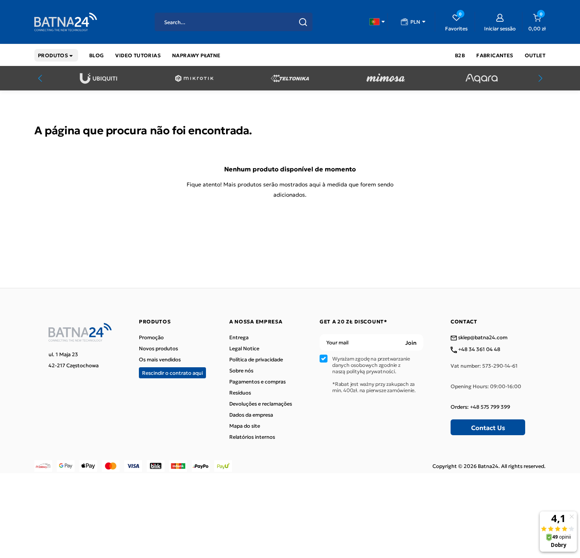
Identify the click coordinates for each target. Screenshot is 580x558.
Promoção (151, 337)
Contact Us (488, 427)
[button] (377, 21)
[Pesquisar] (303, 22)
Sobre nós (241, 370)
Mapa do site (244, 426)
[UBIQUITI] (98, 78)
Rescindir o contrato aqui (172, 372)
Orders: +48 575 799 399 (480, 407)
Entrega (239, 337)
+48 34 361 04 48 (478, 349)
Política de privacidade (256, 359)
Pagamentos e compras (257, 381)
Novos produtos (158, 348)
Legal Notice (244, 348)
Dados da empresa (251, 414)
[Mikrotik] (194, 78)
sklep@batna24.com (482, 337)
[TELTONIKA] (290, 78)
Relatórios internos (252, 437)
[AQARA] (481, 78)
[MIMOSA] (386, 78)
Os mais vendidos (160, 359)
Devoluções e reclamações (260, 403)
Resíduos (240, 392)
